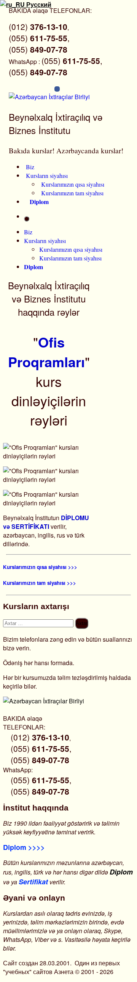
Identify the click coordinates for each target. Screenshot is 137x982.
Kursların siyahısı (47, 175)
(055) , (39, 38)
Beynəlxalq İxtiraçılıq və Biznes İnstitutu (55, 123)
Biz (30, 167)
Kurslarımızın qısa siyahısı (72, 184)
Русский (38, 4)
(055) (38, 49)
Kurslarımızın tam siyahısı (72, 193)
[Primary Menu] (26, 218)
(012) (38, 26)
